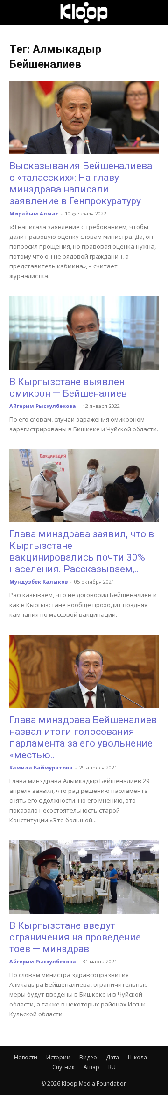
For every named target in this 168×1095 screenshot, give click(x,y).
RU (112, 1067)
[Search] (155, 12)
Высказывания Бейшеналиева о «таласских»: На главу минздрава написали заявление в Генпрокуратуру (80, 183)
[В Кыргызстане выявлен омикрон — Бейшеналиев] (84, 333)
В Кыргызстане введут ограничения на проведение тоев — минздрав (75, 937)
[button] (16, 12)
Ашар (91, 1067)
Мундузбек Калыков (38, 581)
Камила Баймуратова (41, 767)
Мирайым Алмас (33, 213)
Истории (58, 1057)
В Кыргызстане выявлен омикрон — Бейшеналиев (68, 387)
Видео (88, 1057)
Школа (137, 1057)
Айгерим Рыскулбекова (42, 405)
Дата (112, 1057)
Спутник (63, 1067)
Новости (25, 1057)
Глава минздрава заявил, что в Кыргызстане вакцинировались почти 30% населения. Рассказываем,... (81, 551)
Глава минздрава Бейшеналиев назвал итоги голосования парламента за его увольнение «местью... (83, 737)
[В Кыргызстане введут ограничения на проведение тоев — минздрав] (84, 877)
